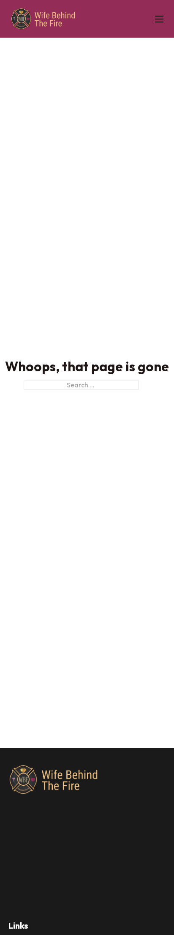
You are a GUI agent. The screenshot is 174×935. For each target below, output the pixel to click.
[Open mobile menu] (159, 19)
